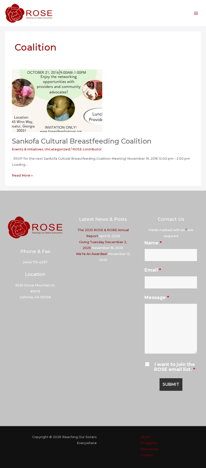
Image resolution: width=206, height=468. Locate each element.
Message (156, 297)
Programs (148, 443)
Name (153, 243)
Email (152, 270)
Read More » (22, 176)
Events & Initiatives (27, 149)
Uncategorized (57, 149)
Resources (149, 449)
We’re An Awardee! (91, 254)
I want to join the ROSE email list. (174, 367)
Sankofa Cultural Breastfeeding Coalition (81, 141)
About (145, 437)
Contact (147, 455)
